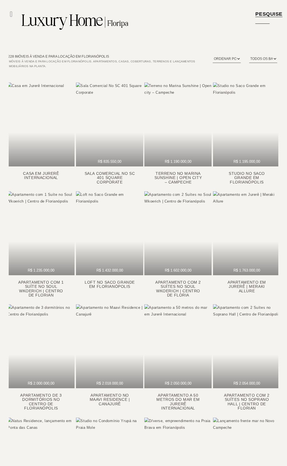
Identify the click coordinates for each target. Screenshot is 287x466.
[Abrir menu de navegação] (11, 14)
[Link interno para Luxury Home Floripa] (41, 124)
